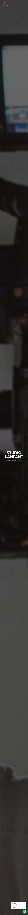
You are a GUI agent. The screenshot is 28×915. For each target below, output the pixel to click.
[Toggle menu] (24, 4)
